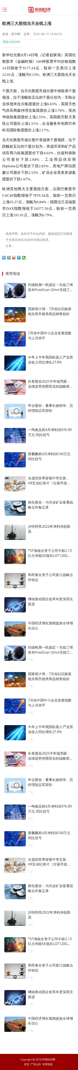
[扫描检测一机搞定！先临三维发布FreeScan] (15, 290)
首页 (26, 1064)
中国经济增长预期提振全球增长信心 (50, 626)
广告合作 (36, 1064)
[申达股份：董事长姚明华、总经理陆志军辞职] (15, 411)
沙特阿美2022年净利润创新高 (49, 529)
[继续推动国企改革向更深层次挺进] (15, 604)
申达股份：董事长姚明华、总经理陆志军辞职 (50, 408)
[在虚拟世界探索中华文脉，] (15, 484)
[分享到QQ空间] (9, 257)
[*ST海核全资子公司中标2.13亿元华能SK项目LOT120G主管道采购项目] (15, 556)
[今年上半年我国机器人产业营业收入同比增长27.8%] (15, 363)
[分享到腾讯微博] (19, 257)
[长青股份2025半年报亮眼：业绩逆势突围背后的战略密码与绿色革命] (15, 387)
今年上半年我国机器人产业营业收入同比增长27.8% (50, 360)
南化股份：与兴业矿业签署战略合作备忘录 (50, 505)
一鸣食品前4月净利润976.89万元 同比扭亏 (50, 432)
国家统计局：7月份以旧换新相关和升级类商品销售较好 (50, 311)
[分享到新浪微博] (14, 257)
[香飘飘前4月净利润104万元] (15, 459)
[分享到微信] (24, 257)
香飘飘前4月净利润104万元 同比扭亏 (49, 456)
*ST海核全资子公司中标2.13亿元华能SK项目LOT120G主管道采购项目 (50, 553)
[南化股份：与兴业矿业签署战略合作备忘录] (15, 508)
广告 (30, 660)
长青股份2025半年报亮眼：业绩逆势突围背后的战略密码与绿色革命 (50, 384)
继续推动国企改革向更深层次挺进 (50, 601)
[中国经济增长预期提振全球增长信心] (15, 629)
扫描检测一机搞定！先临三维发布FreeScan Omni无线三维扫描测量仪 (50, 287)
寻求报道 (47, 1064)
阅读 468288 (11, 42)
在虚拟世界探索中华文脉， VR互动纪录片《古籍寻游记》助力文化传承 (49, 481)
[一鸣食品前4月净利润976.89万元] (15, 435)
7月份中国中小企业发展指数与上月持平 (50, 335)
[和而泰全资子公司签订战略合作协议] (15, 580)
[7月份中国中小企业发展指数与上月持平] (15, 339)
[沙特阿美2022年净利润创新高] (15, 532)
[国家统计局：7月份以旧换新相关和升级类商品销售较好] (15, 314)
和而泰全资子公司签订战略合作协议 (50, 577)
